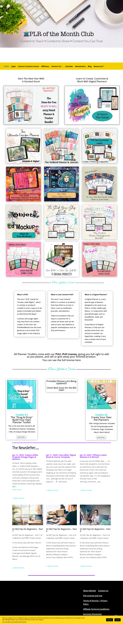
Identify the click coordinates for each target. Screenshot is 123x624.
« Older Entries (18, 498)
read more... (17, 489)
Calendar (69, 66)
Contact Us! (56, 66)
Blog (90, 66)
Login (13, 66)
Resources (98, 66)
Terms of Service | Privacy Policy (95, 602)
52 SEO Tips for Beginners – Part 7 (27, 530)
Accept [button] (117, 620)
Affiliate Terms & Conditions (96, 609)
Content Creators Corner (28, 66)
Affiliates (45, 66)
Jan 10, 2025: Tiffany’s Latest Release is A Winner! (93, 456)
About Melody (89, 590)
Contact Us (103, 590)
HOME (6, 66)
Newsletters (80, 66)
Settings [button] (109, 620)
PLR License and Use (92, 595)
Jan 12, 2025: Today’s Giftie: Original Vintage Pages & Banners (25, 457)
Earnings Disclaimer (92, 614)
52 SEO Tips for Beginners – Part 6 (61, 530)
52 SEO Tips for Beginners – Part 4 (95, 530)
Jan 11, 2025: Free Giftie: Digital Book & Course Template (61, 456)
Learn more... (21, 437)
